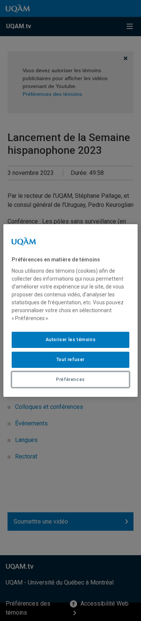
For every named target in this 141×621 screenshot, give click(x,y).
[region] (70, 310)
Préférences (70, 379)
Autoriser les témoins (70, 339)
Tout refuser (70, 359)
